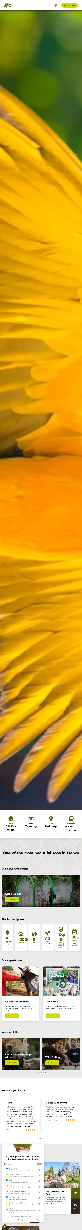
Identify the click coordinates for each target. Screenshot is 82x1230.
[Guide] (51, 818)
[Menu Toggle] (32, 5)
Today (11, 823)
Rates (31, 823)
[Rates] (31, 818)
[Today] (10, 818)
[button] (36, 1072)
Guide (51, 823)
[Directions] (71, 818)
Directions (71, 823)
